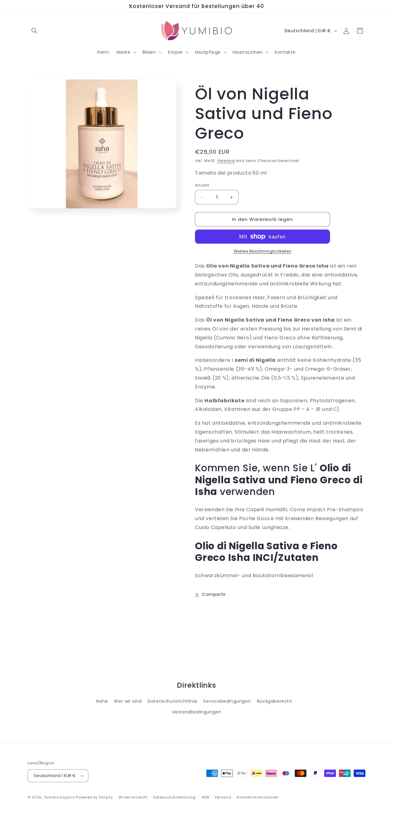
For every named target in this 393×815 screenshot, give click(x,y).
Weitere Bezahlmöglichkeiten (263, 251)
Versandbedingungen (196, 712)
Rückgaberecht (274, 701)
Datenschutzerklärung (174, 797)
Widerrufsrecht (133, 797)
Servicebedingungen (227, 701)
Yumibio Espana (59, 797)
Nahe (102, 701)
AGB (205, 797)
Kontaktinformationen (257, 797)
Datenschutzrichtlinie (172, 701)
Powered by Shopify (94, 797)
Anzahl (202, 185)
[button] (126, 52)
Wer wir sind (128, 701)
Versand (226, 160)
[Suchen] (34, 30)
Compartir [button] (214, 594)
